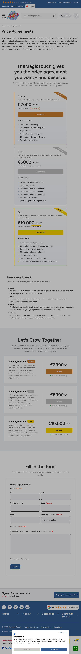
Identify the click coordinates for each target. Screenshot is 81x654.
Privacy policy (63, 633)
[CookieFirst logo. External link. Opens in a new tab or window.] (14, 634)
